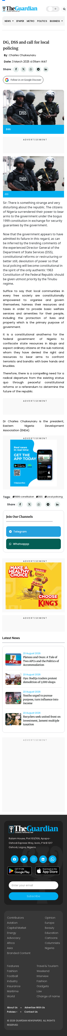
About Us (12, 1007)
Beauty (49, 928)
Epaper (20, 21)
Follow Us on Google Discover (26, 79)
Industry (12, 981)
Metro (30, 21)
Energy (11, 933)
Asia (10, 948)
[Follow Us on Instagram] (33, 859)
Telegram (20, 531)
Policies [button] (11, 1011)
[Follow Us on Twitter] (24, 859)
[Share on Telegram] (38, 69)
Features (13, 966)
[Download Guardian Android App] (19, 870)
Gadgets (43, 986)
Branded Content (19, 953)
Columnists (52, 943)
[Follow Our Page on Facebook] (14, 859)
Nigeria (49, 948)
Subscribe (33, 896)
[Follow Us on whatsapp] (52, 859)
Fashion (12, 971)
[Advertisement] (33, 775)
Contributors (15, 918)
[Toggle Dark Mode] (52, 9)
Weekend (43, 971)
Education (51, 933)
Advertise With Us (35, 1007)
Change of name (48, 996)
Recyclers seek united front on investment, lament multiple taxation (41, 720)
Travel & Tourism (47, 966)
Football (12, 976)
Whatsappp (21, 544)
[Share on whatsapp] (31, 69)
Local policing (55, 496)
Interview (42, 976)
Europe (49, 923)
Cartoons (51, 938)
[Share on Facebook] (16, 69)
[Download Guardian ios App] (47, 870)
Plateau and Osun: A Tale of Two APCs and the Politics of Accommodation (41, 661)
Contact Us (31, 1011)
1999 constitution (24, 496)
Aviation (12, 923)
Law (39, 991)
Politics (42, 21)
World (11, 996)
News (8, 21)
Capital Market (16, 928)
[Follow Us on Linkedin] (43, 859)
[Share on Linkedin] (46, 69)
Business (55, 21)
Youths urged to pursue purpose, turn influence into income (40, 699)
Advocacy (13, 938)
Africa (11, 943)
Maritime (13, 991)
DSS (40, 496)
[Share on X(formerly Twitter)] (23, 69)
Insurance (13, 986)
